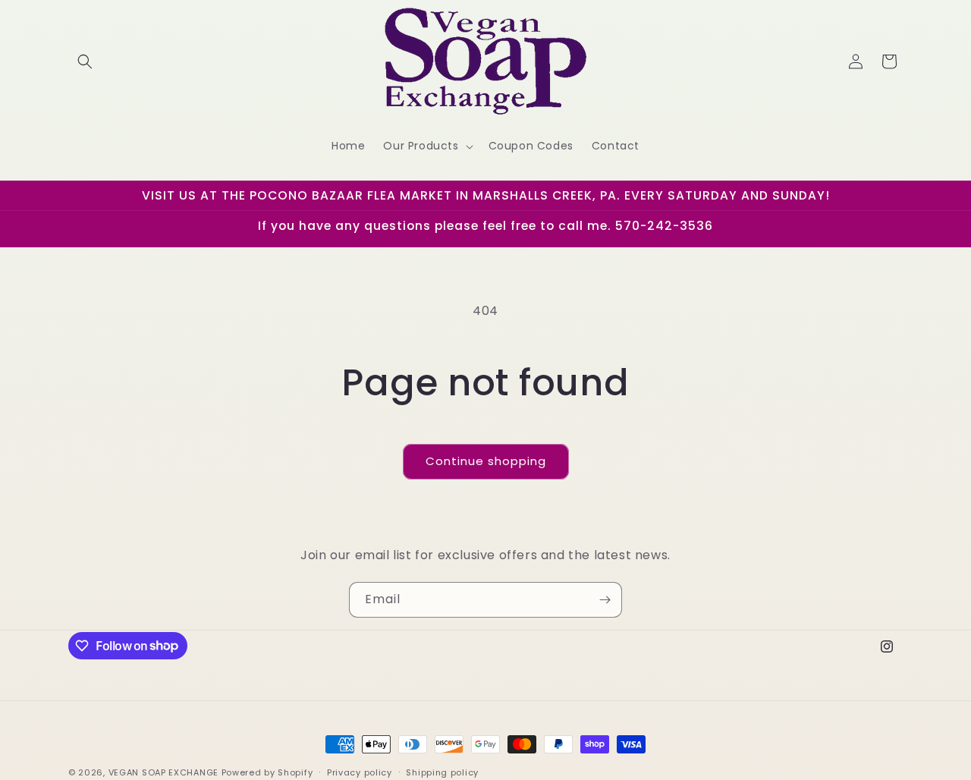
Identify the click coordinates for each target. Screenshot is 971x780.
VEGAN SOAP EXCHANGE (163, 772)
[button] (85, 61)
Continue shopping (486, 461)
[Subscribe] (604, 600)
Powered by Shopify (267, 772)
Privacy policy (359, 772)
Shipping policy (442, 772)
